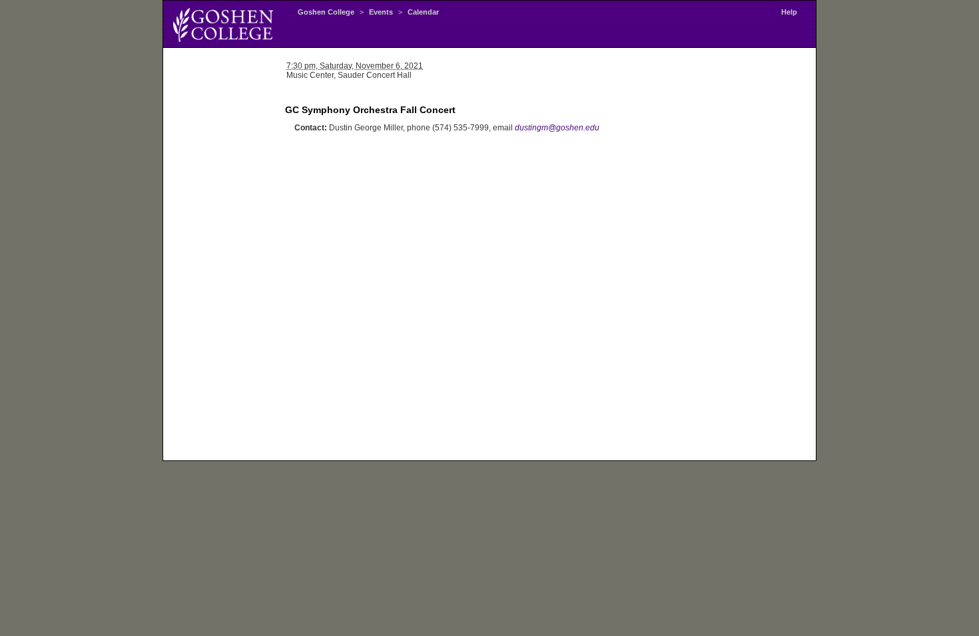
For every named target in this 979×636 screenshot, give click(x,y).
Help (789, 12)
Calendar (423, 12)
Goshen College (326, 12)
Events (381, 12)
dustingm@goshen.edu (557, 127)
